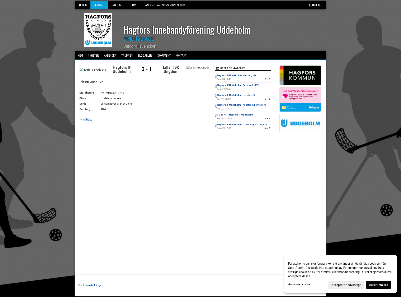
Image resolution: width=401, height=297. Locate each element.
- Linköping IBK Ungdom (242, 124)
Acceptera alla (378, 285)
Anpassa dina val (299, 284)
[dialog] (340, 274)
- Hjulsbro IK (236, 95)
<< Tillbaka (85, 119)
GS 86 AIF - (235, 114)
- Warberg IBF (236, 75)
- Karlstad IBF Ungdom (241, 105)
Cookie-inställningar (90, 285)
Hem (84, 5)
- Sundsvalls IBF (238, 85)
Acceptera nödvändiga (346, 285)
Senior (98, 5)
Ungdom (116, 5)
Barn (133, 5)
